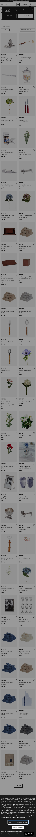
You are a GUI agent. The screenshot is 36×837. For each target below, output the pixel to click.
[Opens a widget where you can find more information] (29, 834)
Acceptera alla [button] (18, 827)
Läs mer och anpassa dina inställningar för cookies (11, 831)
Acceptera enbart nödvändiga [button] (18, 822)
